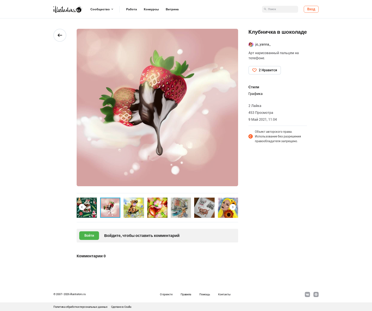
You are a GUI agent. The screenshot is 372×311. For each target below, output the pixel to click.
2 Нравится (268, 70)
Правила (186, 294)
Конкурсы (151, 9)
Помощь (204, 294)
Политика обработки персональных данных (80, 306)
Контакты (224, 294)
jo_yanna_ (263, 44)
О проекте (166, 294)
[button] (82, 207)
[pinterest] (316, 294)
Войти (89, 235)
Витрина (172, 9)
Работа (131, 9)
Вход (311, 9)
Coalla (127, 306)
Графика (255, 94)
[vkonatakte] (307, 294)
